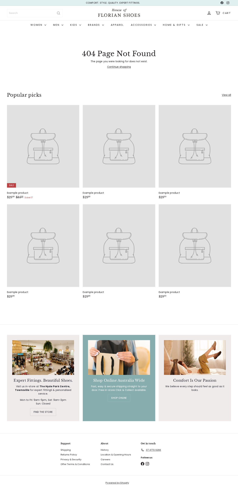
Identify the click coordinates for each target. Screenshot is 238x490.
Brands (94, 25)
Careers (105, 459)
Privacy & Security (71, 459)
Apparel (117, 25)
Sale (201, 25)
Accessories (142, 25)
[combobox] (35, 13)
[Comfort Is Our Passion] (195, 357)
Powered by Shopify (117, 482)
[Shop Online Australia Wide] (119, 357)
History (105, 450)
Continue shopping (119, 67)
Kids (74, 25)
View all (226, 95)
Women (37, 25)
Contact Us (107, 464)
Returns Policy (69, 454)
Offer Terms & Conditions (75, 464)
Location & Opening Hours (116, 454)
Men (57, 25)
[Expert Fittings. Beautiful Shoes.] (43, 357)
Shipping (66, 450)
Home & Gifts (175, 25)
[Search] (58, 13)
